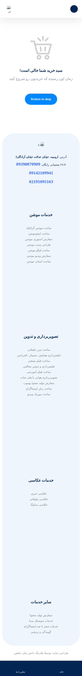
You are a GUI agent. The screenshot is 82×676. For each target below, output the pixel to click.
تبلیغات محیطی (39, 305)
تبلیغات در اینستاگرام (39, 316)
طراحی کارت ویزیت (39, 576)
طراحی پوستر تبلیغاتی (39, 571)
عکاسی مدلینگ (39, 504)
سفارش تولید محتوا (41, 615)
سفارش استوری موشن (39, 239)
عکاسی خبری (39, 493)
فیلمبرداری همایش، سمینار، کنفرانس (39, 355)
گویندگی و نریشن (41, 631)
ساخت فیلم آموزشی (39, 371)
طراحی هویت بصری (39, 565)
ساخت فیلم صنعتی (39, 360)
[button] (74, 9)
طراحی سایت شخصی (39, 443)
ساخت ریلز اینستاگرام (39, 388)
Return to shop (41, 99)
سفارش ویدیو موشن (39, 255)
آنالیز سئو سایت (39, 460)
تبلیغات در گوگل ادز (38, 294)
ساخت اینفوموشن (39, 233)
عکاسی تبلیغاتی (39, 499)
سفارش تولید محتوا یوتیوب (38, 383)
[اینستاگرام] (41, 192)
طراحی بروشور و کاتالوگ (39, 543)
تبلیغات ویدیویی (39, 311)
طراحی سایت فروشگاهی (39, 432)
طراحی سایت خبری (39, 438)
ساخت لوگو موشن (39, 250)
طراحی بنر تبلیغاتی (39, 548)
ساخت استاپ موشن (39, 261)
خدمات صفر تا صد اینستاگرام (41, 626)
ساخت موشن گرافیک (39, 228)
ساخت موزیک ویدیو (38, 394)
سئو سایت (39, 455)
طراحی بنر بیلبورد (38, 554)
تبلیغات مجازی (38, 300)
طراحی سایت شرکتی (39, 449)
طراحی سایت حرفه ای (39, 427)
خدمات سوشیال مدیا (41, 620)
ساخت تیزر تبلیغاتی (38, 349)
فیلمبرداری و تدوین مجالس (39, 366)
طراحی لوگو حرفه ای (39, 560)
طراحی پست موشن (39, 244)
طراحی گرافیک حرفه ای (38, 537)
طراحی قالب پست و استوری (39, 582)
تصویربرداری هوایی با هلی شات (38, 377)
